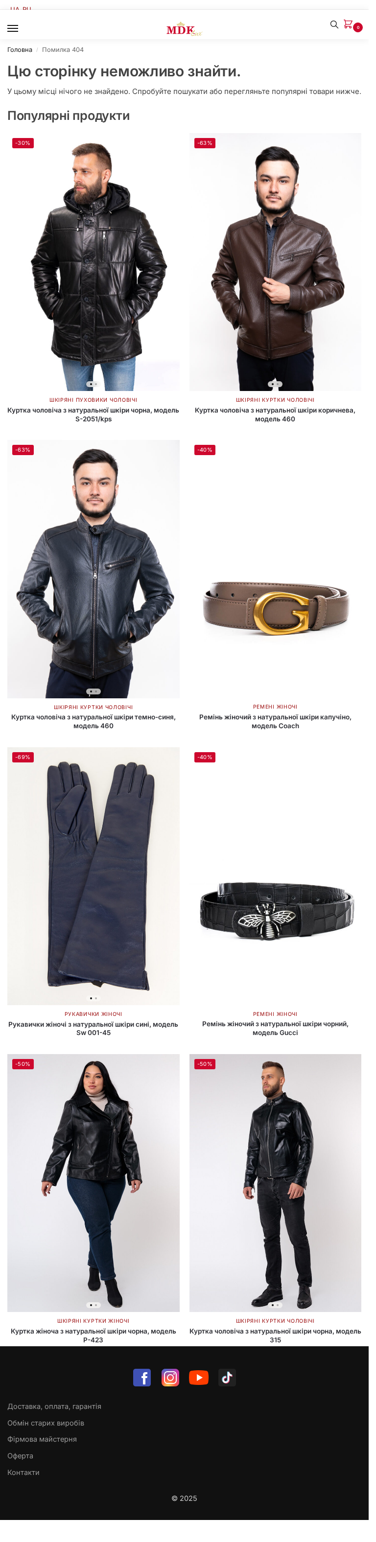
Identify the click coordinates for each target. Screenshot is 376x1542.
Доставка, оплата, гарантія (54, 1406)
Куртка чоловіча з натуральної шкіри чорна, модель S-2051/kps (93, 414)
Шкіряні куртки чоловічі (275, 400)
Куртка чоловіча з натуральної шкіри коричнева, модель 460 (275, 414)
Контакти (23, 1472)
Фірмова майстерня (42, 1439)
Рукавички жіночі (93, 1014)
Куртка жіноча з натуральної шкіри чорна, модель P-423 (93, 1335)
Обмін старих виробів (45, 1423)
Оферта (20, 1455)
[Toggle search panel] (334, 24)
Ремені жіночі (275, 707)
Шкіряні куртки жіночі (93, 1321)
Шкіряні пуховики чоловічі (93, 400)
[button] (350, 25)
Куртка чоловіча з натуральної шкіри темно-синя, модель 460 (93, 721)
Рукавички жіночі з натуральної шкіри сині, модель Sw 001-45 (93, 1028)
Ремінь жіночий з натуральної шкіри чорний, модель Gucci (275, 1028)
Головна (19, 49)
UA (15, 9)
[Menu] (22, 29)
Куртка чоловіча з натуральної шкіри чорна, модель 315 (275, 1335)
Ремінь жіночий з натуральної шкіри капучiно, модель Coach (275, 721)
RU (27, 9)
